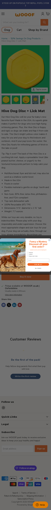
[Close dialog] (49, 240)
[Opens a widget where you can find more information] (40, 505)
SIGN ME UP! (38, 264)
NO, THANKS (38, 268)
